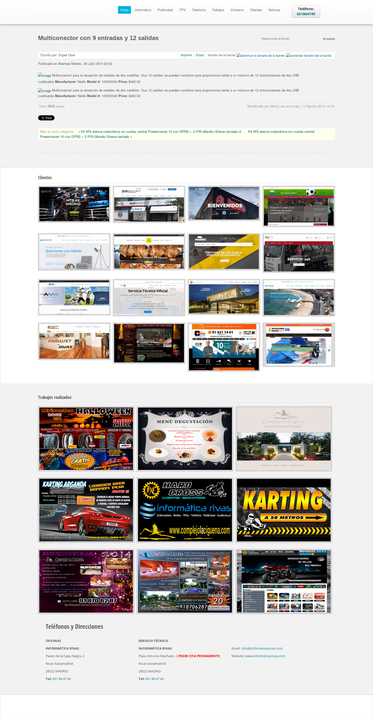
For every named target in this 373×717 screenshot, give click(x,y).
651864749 (306, 13)
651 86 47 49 (62, 678)
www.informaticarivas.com (265, 656)
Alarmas (64, 63)
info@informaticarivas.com (262, 648)
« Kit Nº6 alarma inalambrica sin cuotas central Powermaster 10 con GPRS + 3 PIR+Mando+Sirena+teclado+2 (160, 131)
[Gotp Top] (333, 704)
